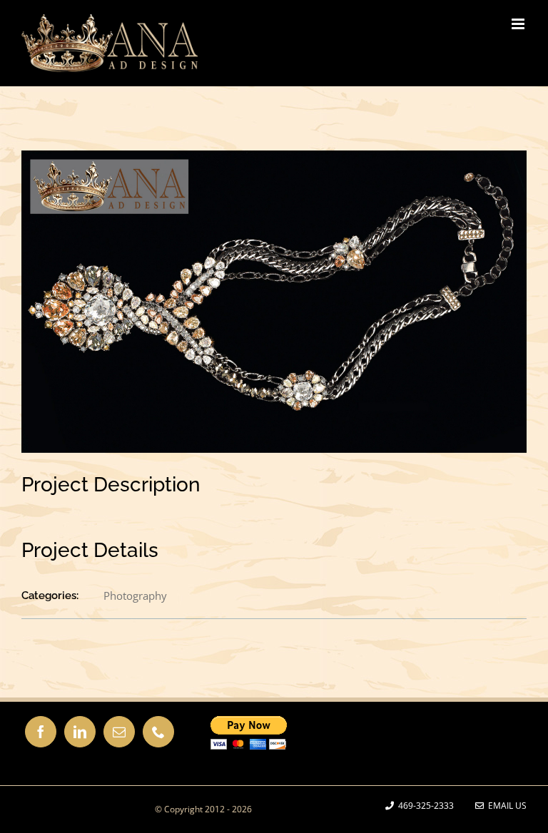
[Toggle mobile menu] (519, 23)
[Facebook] (40, 731)
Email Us (505, 805)
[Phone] (158, 731)
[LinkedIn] (80, 731)
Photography (135, 595)
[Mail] (119, 731)
